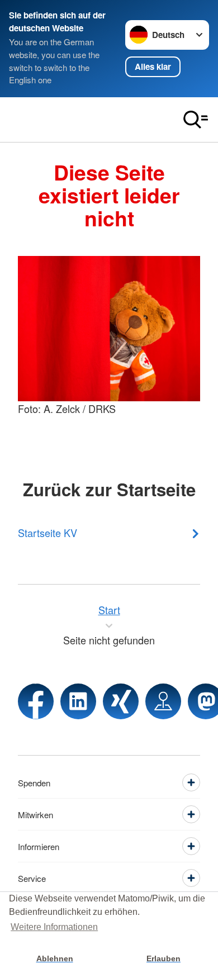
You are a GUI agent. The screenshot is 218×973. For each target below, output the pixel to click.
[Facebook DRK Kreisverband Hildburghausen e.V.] (36, 701)
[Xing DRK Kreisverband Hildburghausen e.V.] (121, 701)
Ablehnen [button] (54, 958)
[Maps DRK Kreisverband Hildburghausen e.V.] (163, 701)
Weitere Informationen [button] (54, 927)
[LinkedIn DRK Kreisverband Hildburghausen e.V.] (78, 701)
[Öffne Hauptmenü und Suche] (195, 119)
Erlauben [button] (163, 958)
